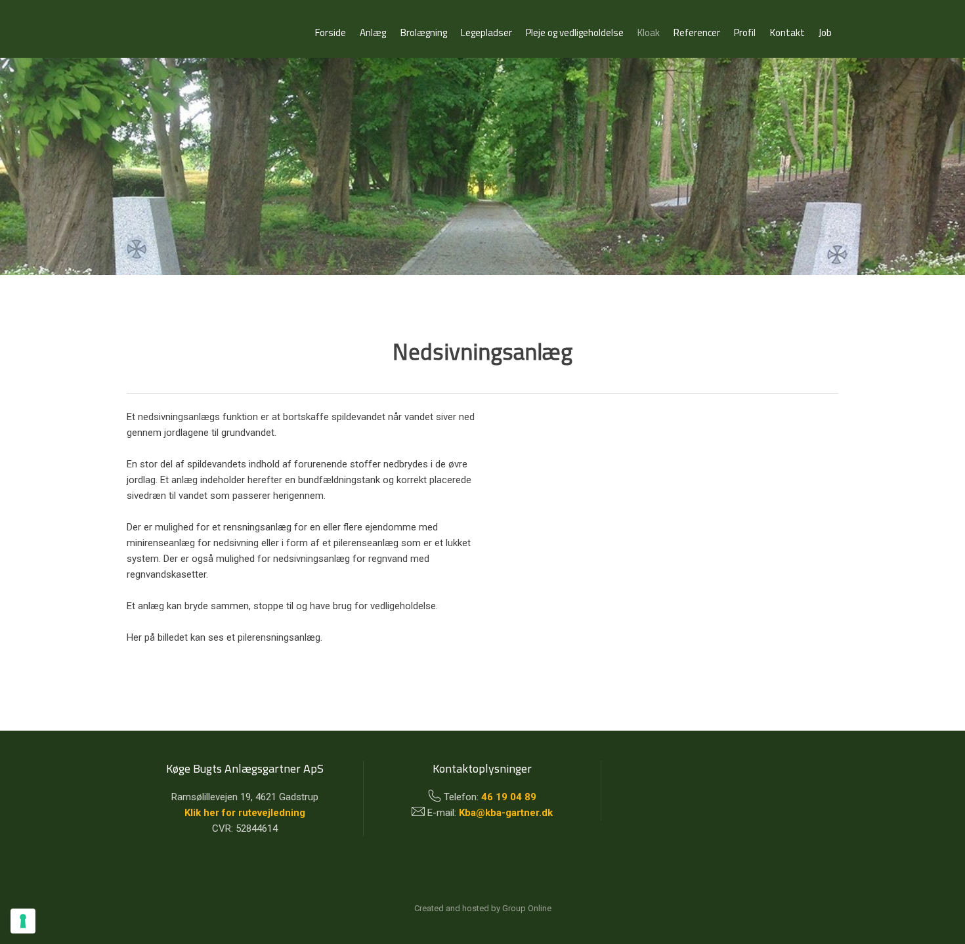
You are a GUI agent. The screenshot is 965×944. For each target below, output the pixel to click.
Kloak (648, 32)
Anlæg (373, 32)
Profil (745, 32)
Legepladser (486, 32)
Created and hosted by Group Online (482, 908)
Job (825, 32)
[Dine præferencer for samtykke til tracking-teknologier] (23, 921)
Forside (330, 32)
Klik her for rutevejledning (244, 813)
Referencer (697, 32)
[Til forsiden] (209, 28)
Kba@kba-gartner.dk (506, 813)
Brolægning (423, 32)
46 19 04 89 (508, 797)
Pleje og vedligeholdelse (575, 32)
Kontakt (787, 32)
